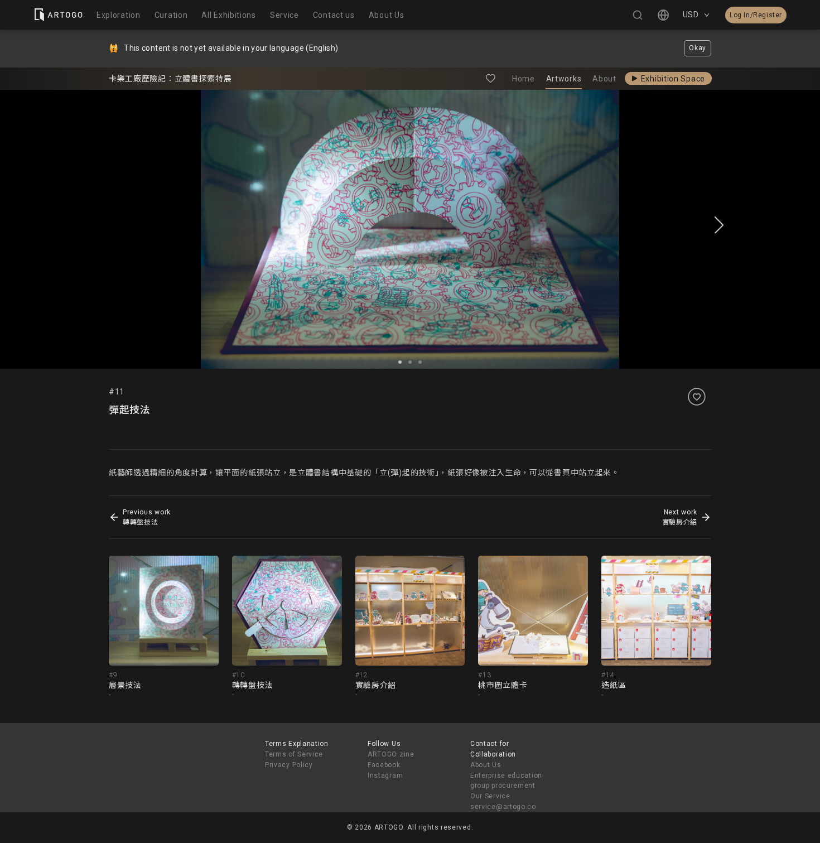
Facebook (384, 765)
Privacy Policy (289, 765)
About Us (485, 765)
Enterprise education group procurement (506, 781)
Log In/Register (756, 15)
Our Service (490, 796)
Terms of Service (294, 754)
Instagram (385, 775)
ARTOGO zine (391, 754)
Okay (697, 48)
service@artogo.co (503, 807)
